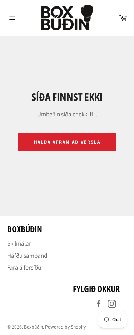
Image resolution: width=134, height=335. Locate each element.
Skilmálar (19, 243)
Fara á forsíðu (24, 267)
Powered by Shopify (65, 327)
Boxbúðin (33, 327)
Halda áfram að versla (67, 142)
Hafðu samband (27, 256)
